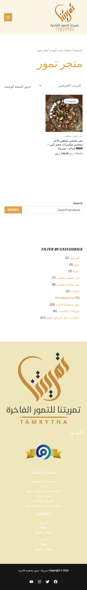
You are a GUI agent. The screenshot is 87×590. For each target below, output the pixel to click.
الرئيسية (78, 50)
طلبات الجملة (43, 532)
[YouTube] (31, 582)
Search (78, 203)
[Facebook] (55, 582)
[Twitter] (47, 582)
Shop (43, 527)
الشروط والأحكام (43, 501)
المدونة (43, 522)
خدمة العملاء (43, 496)
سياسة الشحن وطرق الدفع (43, 491)
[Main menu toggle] (8, 17)
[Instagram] (39, 582)
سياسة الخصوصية (43, 481)
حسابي (43, 486)
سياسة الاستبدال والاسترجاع (43, 505)
